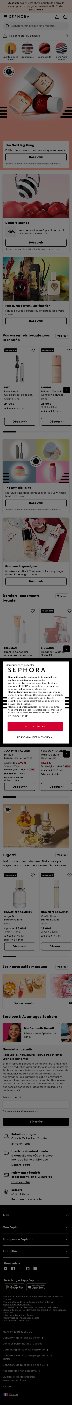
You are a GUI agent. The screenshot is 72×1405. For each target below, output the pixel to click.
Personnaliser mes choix (34, 737)
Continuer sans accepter (20, 665)
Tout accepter (35, 726)
